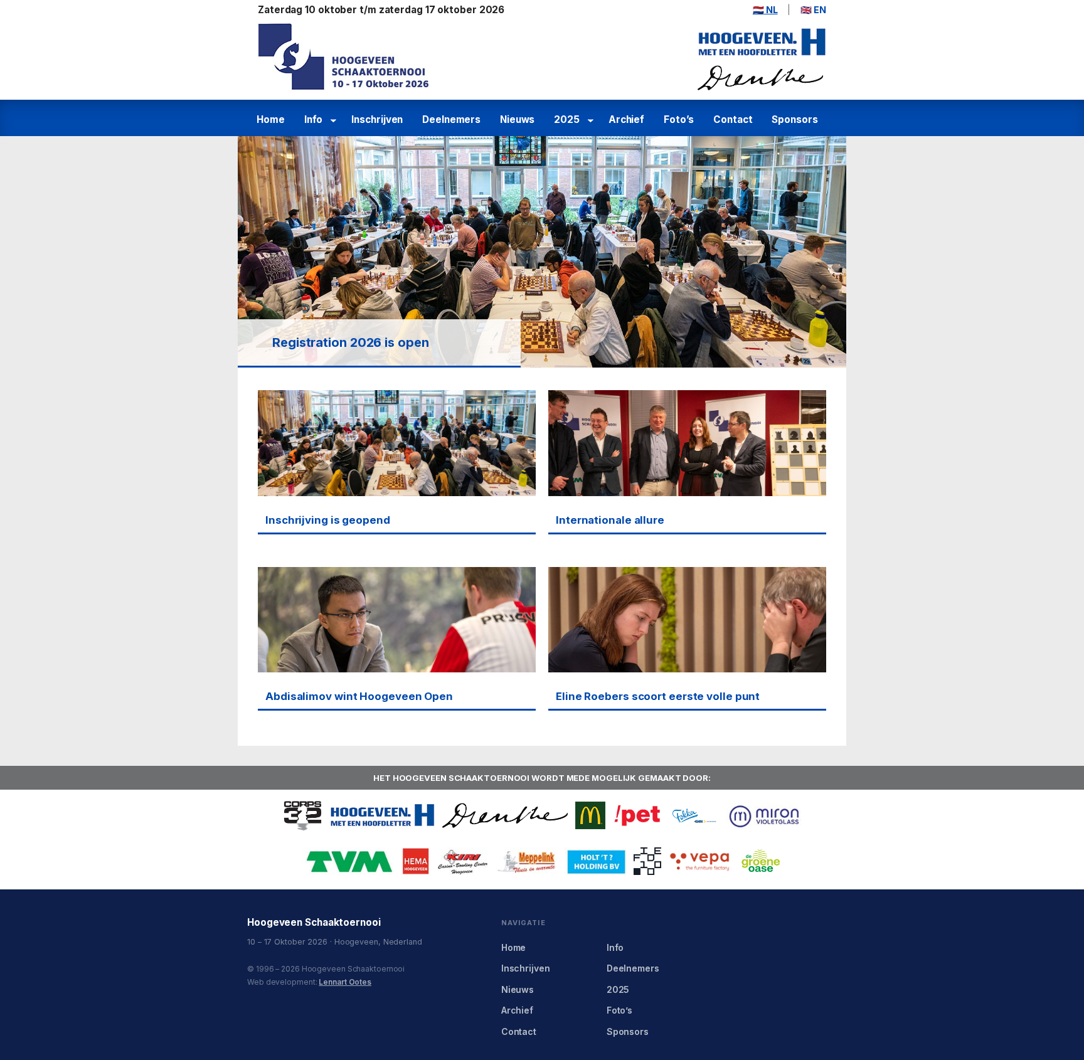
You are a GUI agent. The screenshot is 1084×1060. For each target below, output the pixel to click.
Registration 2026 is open (350, 342)
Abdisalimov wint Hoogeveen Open (359, 696)
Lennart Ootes (345, 982)
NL (765, 9)
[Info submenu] (335, 120)
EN (813, 9)
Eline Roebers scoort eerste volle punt (658, 696)
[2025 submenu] (592, 120)
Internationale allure (610, 520)
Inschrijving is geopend (327, 520)
